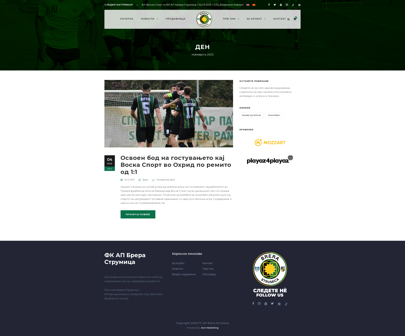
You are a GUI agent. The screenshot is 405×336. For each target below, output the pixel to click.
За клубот (254, 18)
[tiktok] (293, 4)
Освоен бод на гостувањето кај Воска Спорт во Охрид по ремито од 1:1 (176, 164)
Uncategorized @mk (165, 180)
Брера (145, 180)
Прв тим (208, 268)
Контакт (279, 18)
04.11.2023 (130, 180)
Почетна (126, 18)
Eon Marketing (209, 327)
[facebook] (269, 4)
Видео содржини (184, 274)
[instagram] (287, 4)
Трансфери (274, 115)
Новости (147, 18)
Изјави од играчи (251, 115)
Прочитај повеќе (138, 214)
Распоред (209, 274)
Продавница (176, 18)
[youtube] (281, 4)
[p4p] (299, 4)
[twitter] (275, 4)
